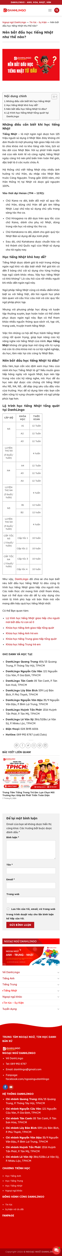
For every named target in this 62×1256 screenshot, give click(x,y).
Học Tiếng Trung (14, 1180)
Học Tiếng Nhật (13, 1185)
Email (10, 879)
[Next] (58, 780)
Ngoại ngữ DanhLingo (14, 22)
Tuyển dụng (9, 1008)
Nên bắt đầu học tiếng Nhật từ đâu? (26, 109)
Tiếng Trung (9, 984)
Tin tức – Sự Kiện (13, 1002)
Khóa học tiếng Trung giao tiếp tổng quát (31, 638)
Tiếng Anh (8, 978)
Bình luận (12, 837)
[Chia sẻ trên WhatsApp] (16, 745)
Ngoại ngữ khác (12, 996)
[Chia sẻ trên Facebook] (22, 745)
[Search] (56, 10)
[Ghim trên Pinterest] (39, 745)
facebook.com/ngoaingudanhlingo (27, 1079)
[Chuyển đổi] (58, 972)
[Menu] (50, 10)
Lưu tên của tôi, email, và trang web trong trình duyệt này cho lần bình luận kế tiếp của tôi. (30, 914)
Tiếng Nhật (10, 990)
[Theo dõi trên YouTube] (11, 1087)
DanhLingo (21, 579)
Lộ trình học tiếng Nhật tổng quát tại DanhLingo (28, 114)
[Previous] (3, 780)
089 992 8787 (18, 1063)
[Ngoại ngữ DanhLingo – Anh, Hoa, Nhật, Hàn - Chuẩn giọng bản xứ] (14, 10)
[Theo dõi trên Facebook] (5, 1087)
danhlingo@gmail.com (27, 1069)
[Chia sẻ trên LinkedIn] (45, 745)
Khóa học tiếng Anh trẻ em (22, 633)
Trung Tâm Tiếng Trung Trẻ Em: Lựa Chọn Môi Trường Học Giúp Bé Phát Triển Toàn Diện (28, 794)
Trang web (12, 894)
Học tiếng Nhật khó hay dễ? (22, 105)
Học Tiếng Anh (13, 1176)
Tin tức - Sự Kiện (38, 22)
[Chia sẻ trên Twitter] (28, 745)
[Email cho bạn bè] (34, 745)
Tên (9, 864)
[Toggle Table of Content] (52, 96)
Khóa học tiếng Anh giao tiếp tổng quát (30, 627)
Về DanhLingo (11, 972)
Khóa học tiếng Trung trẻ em (23, 644)
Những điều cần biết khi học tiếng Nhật (28, 101)
